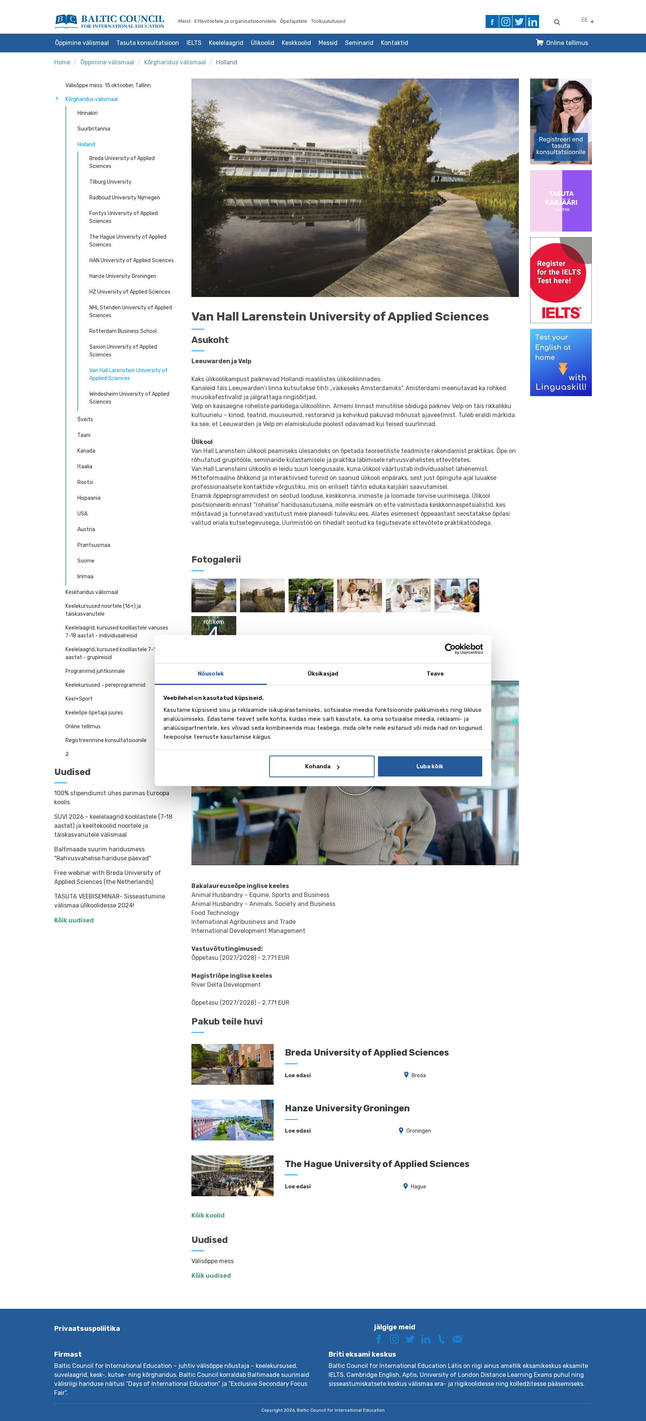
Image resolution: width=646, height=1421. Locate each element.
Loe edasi (298, 1075)
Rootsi (85, 482)
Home (62, 62)
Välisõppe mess (212, 1261)
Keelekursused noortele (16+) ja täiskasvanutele (103, 610)
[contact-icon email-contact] (460, 1338)
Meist (184, 21)
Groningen (418, 1131)
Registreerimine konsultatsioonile (106, 740)
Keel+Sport (79, 699)
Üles (614, 1401)
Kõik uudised (74, 920)
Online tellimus (567, 42)
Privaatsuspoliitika (87, 1328)
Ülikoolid (262, 42)
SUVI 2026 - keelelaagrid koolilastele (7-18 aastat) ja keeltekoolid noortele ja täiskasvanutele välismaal (113, 825)
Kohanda (317, 766)
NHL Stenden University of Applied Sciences (130, 311)
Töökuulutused (328, 21)
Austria (86, 529)
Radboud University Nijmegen (124, 198)
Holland (226, 62)
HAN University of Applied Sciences (131, 260)
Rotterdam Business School (123, 331)
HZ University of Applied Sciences (129, 292)
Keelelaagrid (226, 42)
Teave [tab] (435, 673)
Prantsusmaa (93, 545)
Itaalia (84, 466)
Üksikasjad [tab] (323, 673)
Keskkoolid (296, 42)
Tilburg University (110, 182)
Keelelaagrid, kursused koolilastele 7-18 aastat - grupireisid (112, 653)
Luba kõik (429, 766)
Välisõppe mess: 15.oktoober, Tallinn (108, 85)
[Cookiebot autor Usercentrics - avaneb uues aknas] (450, 649)
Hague (418, 1186)
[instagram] (505, 21)
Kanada (86, 451)
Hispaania (89, 498)
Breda (419, 1075)
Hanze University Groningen (122, 276)
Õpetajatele (293, 21)
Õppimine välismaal (82, 42)
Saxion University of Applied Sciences (123, 351)
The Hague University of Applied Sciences (127, 241)
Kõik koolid (208, 1215)
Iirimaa (85, 576)
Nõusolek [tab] (211, 673)
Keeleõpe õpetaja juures (94, 713)
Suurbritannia (93, 129)
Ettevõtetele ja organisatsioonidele (235, 21)
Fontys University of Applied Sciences (123, 217)
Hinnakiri (87, 113)
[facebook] (492, 21)
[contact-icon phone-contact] (444, 1338)
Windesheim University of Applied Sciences (129, 398)
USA (82, 514)
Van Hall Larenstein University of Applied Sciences (128, 374)
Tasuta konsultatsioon (147, 42)
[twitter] (519, 21)
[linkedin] (532, 21)
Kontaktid (394, 42)
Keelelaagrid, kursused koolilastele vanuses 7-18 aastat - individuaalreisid (116, 632)
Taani (83, 435)
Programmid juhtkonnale (95, 671)
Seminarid (359, 42)
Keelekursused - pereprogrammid (105, 685)
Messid (328, 42)
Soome (86, 561)
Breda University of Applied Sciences (122, 162)
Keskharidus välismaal (91, 592)
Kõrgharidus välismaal (175, 62)
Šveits (85, 419)
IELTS (194, 42)
